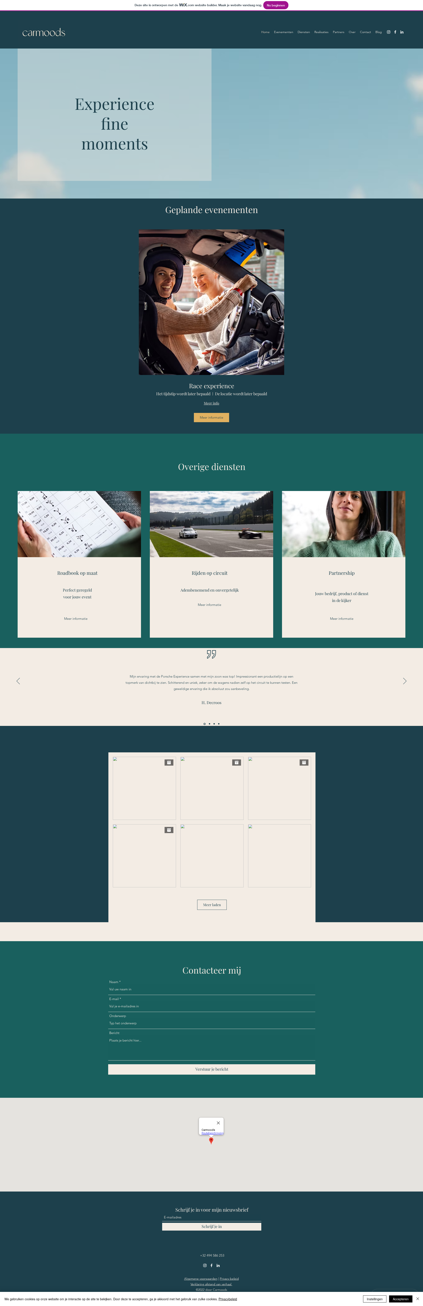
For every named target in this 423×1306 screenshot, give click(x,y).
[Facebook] (395, 32)
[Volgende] (404, 681)
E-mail (114, 999)
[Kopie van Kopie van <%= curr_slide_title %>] (214, 724)
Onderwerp (117, 1015)
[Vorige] (18, 681)
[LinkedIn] (402, 32)
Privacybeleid (228, 1299)
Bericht (114, 1032)
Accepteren (401, 1299)
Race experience (211, 386)
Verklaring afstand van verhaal (211, 1284)
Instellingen (375, 1299)
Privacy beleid (229, 1279)
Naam (113, 982)
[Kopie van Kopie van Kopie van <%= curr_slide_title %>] (218, 724)
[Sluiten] (417, 1298)
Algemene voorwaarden (200, 1279)
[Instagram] (388, 32)
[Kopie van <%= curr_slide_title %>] (209, 724)
